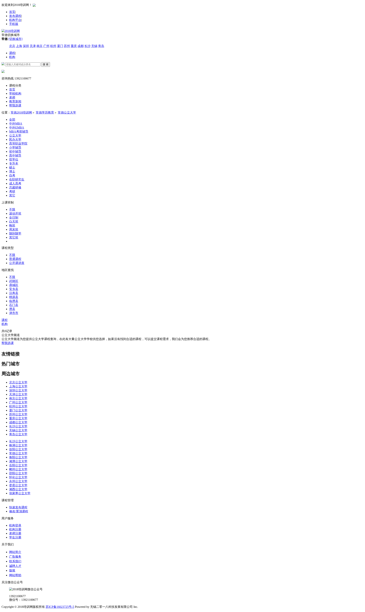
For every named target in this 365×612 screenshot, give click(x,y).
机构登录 (15, 525)
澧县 (12, 309)
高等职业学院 (18, 143)
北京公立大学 (18, 382)
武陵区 (13, 281)
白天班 (13, 221)
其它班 (13, 237)
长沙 (87, 46)
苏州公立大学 (18, 414)
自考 (12, 175)
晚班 (12, 225)
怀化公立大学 (18, 477)
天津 (33, 46)
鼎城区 (13, 285)
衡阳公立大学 (18, 457)
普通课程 (15, 259)
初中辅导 (15, 151)
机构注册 (15, 529)
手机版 (13, 23)
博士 (12, 171)
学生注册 (15, 537)
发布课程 (15, 15)
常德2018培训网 (21, 112)
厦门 (60, 46)
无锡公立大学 (18, 430)
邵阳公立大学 (18, 473)
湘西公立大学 (18, 489)
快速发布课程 (18, 507)
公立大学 (15, 135)
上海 (19, 46)
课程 (12, 53)
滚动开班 (15, 213)
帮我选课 (8, 343)
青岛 (101, 46)
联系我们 (15, 561)
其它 (12, 195)
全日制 (13, 217)
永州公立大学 (18, 481)
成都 (81, 46)
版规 (12, 570)
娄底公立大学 (18, 485)
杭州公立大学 (18, 406)
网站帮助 (15, 575)
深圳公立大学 (18, 390)
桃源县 (13, 297)
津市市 (13, 313)
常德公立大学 (67, 112)
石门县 (13, 305)
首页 (12, 12)
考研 (12, 191)
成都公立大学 (18, 422)
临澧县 (13, 301)
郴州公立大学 (18, 469)
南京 (39, 46)
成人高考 (15, 183)
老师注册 (15, 533)
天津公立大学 (18, 394)
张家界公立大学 (19, 493)
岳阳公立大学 (18, 465)
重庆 (74, 46)
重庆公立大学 (18, 418)
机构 (12, 57)
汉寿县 (13, 293)
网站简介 (15, 552)
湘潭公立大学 (18, 461)
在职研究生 (16, 179)
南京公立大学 (18, 398)
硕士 (12, 167)
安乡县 (13, 289)
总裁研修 (15, 187)
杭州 (53, 46)
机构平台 (15, 19)
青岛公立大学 (18, 434)
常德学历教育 (45, 112)
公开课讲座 (16, 263)
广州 (46, 46)
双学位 (13, 159)
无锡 (94, 46)
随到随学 (15, 233)
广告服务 (15, 556)
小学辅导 (15, 147)
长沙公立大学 (18, 426)
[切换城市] (15, 39)
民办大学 (15, 139)
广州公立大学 (18, 402)
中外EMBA (16, 127)
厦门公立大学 (18, 410)
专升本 (13, 163)
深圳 (26, 46)
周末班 (13, 229)
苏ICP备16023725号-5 (60, 606)
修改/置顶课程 (18, 511)
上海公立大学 (18, 386)
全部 (12, 119)
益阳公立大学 (18, 449)
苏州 (67, 46)
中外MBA (15, 123)
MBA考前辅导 (18, 131)
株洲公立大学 (18, 445)
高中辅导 (15, 155)
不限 (12, 209)
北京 (12, 46)
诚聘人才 (15, 565)
